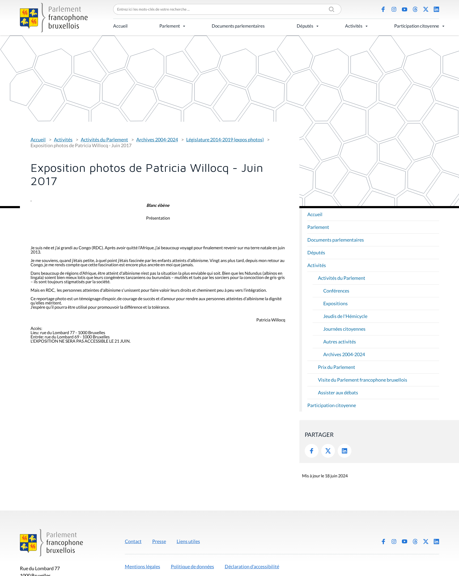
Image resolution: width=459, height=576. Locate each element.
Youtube (404, 9)
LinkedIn (436, 9)
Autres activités (339, 341)
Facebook (383, 9)
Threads (415, 9)
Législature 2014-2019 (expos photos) (225, 139)
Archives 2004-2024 (157, 139)
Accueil (120, 26)
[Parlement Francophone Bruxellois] (54, 17)
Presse (159, 541)
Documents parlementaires (238, 26)
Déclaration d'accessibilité (252, 566)
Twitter (328, 451)
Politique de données (192, 566)
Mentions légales (142, 566)
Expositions (335, 303)
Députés (305, 26)
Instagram (394, 9)
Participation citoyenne (416, 26)
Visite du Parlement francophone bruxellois (362, 380)
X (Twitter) (425, 9)
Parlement (169, 26)
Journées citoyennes (344, 329)
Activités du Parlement (104, 139)
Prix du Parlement (336, 367)
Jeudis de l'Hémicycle (345, 316)
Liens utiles (188, 541)
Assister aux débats (338, 392)
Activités (353, 26)
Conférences (336, 291)
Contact (133, 541)
